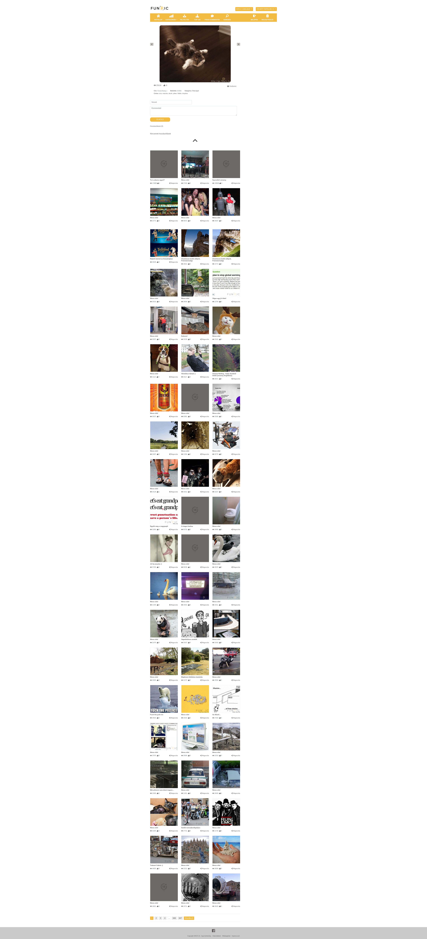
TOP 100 (197, 20)
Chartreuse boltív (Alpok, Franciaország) (190, 260)
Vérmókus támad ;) (188, 374)
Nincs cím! (185, 180)
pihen (175, 93)
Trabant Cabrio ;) (156, 865)
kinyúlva (185, 93)
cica (160, 93)
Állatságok (195, 91)
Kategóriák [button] (171, 20)
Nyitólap (158, 20)
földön (179, 93)
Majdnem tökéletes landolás (192, 677)
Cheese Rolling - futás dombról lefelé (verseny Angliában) (224, 374)
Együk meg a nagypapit (159, 526)
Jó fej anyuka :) (156, 564)
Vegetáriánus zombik (189, 639)
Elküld (160, 119)
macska (165, 93)
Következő (189, 918)
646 (174, 918)
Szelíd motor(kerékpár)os (190, 828)
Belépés (254, 20)
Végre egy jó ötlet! (219, 298)
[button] (244, 9)
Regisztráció (267, 20)
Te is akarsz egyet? (157, 180)
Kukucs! (184, 336)
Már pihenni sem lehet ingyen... (162, 790)
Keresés (227, 20)
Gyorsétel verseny (219, 180)
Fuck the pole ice (156, 714)
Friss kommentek (212, 20)
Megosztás (174, 183)
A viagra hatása (187, 526)
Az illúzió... (216, 714)
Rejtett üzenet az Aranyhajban (161, 259)
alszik (170, 93)
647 (180, 918)
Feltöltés (184, 20)
